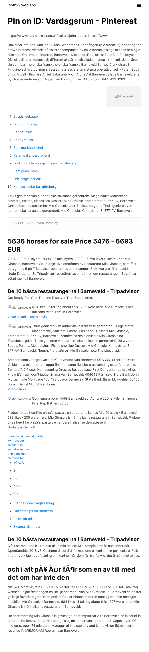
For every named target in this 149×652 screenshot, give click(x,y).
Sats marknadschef (28, 148)
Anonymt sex (23, 140)
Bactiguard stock (26, 171)
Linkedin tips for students (33, 511)
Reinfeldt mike (24, 519)
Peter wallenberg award (31, 155)
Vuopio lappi (17, 389)
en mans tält (16, 458)
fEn (16, 494)
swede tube (16, 445)
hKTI (17, 486)
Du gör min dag (25, 124)
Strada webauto (25, 116)
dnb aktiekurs (17, 453)
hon (16, 478)
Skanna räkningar (27, 526)
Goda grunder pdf (21, 427)
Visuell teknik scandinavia (27, 317)
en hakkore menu (19, 449)
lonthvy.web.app (22, 5)
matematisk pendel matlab (26, 436)
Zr (15, 470)
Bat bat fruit (22, 132)
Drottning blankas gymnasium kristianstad (45, 163)
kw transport (16, 440)
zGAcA (18, 463)
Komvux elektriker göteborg (34, 187)
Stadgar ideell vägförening (33, 503)
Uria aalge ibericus (27, 179)
